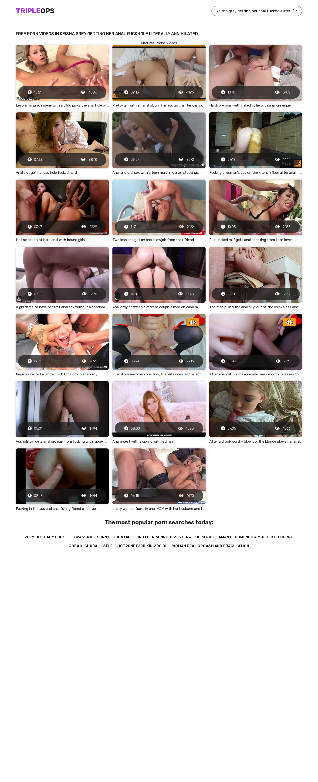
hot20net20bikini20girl (142, 546)
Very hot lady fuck (44, 537)
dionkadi (123, 537)
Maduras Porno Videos (159, 43)
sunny (103, 537)
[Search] (295, 11)
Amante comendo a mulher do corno (256, 537)
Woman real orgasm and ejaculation (210, 546)
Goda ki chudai (84, 546)
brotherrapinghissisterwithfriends (175, 537)
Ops (35, 11)
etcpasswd (80, 537)
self (108, 546)
